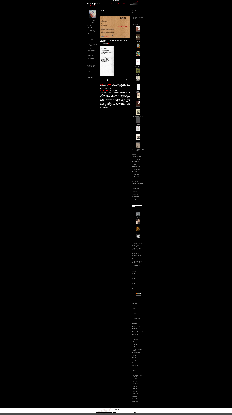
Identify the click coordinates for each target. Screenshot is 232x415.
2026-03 (133, 281)
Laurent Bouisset (135, 339)
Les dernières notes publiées (116, 410)
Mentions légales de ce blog (108, 412)
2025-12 (133, 286)
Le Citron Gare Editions (136, 169)
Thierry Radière (134, 396)
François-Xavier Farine (136, 318)
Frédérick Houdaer (135, 248)
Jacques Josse (134, 323)
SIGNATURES (90, 77)
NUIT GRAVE (138, 124)
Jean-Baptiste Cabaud (136, 326)
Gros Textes (134, 164)
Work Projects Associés (136, 401)
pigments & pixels (91, 68)
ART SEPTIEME (138, 225)
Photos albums (135, 209)
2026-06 (133, 276)
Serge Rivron (134, 388)
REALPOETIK (134, 381)
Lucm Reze (134, 357)
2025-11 (133, 288)
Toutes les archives (135, 290)
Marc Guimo (134, 360)
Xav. (133, 255)
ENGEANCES (138, 74)
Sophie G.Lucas (135, 391)
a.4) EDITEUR (90, 33)
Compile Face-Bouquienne (92, 42)
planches (89, 69)
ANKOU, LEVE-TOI (138, 49)
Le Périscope (134, 344)
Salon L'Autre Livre (139, 253)
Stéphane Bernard (135, 245)
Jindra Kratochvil (135, 334)
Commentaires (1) (123, 111)
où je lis (89, 53)
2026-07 (133, 275)
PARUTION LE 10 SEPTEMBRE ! (137, 183)
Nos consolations (135, 365)
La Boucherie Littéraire (136, 166)
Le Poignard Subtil (135, 346)
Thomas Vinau (134, 398)
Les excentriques (135, 353)
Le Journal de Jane (135, 342)
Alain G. (133, 253)
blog (135, 412)
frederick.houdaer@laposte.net (92, 20)
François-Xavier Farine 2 (136, 320)
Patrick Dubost (134, 378)
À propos (92, 22)
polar (89, 71)
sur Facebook (134, 12)
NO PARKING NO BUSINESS (138, 116)
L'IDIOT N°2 (138, 99)
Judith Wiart (134, 336)
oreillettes (89, 52)
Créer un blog (114, 409)
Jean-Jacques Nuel (135, 330)
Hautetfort (118, 409)
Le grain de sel (134, 341)
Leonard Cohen (134, 347)
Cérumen (133, 308)
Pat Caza (133, 372)
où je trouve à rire (91, 55)
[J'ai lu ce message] (230, 413)
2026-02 (133, 283)
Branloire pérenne (93, 4)
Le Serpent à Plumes (135, 176)
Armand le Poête (135, 301)
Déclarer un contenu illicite (100, 412)
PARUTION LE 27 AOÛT (136, 188)
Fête (133, 197)
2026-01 (133, 285)
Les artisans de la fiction (136, 352)
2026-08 (133, 273)
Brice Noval (134, 306)
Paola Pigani (134, 370)
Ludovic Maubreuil (135, 358)
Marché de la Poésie (135, 196)
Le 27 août (134, 199)
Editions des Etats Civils (136, 159)
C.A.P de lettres (90, 39)
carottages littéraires (91, 41)
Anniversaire (134, 185)
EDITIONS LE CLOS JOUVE (136, 161)
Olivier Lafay (134, 367)
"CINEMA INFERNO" (104, 13)
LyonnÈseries (90, 48)
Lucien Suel (134, 355)
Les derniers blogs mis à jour (107, 410)
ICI (108, 43)
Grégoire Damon (135, 321)
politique (89, 73)
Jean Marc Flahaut (135, 325)
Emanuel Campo (135, 315)
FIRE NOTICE (138, 91)
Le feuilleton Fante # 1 (136, 194)
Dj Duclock (134, 313)
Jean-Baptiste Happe (135, 328)
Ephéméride (90, 47)
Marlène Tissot (134, 362)
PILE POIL (138, 141)
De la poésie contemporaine (137, 311)
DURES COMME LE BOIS (138, 66)
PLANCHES (138, 232)
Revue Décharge (135, 383)
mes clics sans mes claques (92, 50)
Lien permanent (118, 111)
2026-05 (133, 278)
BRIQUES (138, 217)
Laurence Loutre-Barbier (136, 337)
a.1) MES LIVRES (91, 27)
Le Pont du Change (135, 174)
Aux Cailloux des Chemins (136, 156)
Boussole (89, 37)
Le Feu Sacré (134, 171)
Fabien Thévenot (135, 316)
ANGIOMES (138, 41)
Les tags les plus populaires (125, 410)
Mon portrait (134, 20)
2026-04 (133, 280)
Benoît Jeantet (134, 303)
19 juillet (133, 186)
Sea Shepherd (134, 386)
